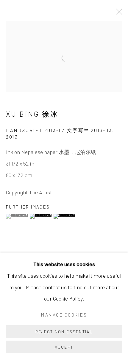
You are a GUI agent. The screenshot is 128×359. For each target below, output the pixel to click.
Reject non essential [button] (64, 331)
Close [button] (117, 13)
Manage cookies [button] (64, 314)
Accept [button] (64, 347)
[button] (17, 216)
